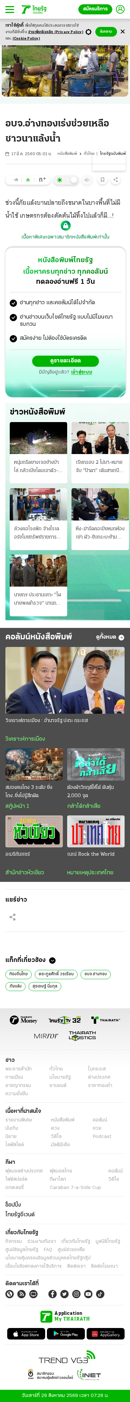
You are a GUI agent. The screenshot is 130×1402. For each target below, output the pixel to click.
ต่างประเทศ (99, 1077)
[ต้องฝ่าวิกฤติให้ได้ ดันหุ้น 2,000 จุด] (96, 764)
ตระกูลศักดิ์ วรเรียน (56, 974)
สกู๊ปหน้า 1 (17, 806)
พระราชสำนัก (18, 1069)
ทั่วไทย (89, 154)
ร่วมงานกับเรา (41, 1241)
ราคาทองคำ (100, 1085)
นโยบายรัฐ (60, 1077)
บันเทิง (11, 1128)
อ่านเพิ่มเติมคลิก (55, 32)
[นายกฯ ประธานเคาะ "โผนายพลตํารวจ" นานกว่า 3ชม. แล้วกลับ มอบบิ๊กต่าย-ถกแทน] (38, 571)
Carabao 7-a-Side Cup (75, 1187)
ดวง (55, 1128)
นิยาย (11, 1136)
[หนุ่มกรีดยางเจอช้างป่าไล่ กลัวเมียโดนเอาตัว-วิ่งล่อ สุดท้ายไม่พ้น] (38, 438)
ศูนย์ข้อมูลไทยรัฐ (21, 1250)
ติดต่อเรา (76, 1266)
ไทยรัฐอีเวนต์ (20, 1215)
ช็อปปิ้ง (13, 1205)
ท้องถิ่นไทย (18, 974)
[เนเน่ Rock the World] (96, 831)
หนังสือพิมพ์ (67, 154)
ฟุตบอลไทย (61, 1171)
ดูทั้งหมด (106, 637)
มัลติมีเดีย (60, 1145)
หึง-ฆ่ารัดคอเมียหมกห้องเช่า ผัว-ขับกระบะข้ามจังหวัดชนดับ (100, 533)
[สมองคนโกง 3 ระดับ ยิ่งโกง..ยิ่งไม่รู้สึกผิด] (34, 764)
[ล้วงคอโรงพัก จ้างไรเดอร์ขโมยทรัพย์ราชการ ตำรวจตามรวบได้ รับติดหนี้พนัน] (38, 504)
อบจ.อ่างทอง (95, 974)
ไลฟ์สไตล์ (14, 1145)
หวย (97, 1128)
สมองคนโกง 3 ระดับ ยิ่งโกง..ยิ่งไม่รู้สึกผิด (28, 792)
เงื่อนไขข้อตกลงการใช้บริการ (33, 1266)
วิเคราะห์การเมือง (25, 739)
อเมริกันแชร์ (17, 854)
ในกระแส (97, 1069)
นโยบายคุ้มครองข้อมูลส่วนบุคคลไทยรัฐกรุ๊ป (48, 1258)
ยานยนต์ (57, 1085)
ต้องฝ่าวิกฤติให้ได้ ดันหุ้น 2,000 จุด (90, 792)
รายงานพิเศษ (18, 1120)
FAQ (48, 1250)
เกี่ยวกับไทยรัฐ (75, 1241)
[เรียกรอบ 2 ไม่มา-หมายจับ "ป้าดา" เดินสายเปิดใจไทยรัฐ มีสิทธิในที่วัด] (100, 438)
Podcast (102, 1136)
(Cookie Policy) (26, 39)
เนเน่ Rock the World (90, 854)
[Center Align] (123, 31)
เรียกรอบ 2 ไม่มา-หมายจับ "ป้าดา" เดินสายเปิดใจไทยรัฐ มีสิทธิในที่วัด (99, 467)
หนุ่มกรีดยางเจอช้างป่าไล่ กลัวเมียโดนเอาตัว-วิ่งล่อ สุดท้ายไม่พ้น (36, 467)
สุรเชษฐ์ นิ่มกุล (44, 986)
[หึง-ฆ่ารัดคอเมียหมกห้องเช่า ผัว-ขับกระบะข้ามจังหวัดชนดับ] (100, 504)
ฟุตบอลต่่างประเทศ (24, 1171)
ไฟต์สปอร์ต (16, 1179)
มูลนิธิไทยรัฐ (108, 1241)
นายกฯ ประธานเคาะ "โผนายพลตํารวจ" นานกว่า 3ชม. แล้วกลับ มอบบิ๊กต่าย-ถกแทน (37, 599)
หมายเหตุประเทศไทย (90, 873)
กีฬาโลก (58, 1179)
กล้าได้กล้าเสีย (83, 806)
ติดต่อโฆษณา (104, 1266)
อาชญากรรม (18, 1085)
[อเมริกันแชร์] (34, 831)
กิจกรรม (13, 1241)
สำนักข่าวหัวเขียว (24, 873)
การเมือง (14, 1077)
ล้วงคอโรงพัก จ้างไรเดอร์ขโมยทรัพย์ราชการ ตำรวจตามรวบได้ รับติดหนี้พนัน (37, 533)
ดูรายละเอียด (65, 361)
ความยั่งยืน (16, 1094)
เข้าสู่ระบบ (81, 372)
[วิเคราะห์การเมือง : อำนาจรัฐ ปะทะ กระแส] (65, 680)
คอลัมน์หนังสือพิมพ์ (38, 637)
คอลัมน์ (100, 1120)
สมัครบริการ (95, 9)
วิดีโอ (56, 1136)
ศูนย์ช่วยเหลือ (71, 1250)
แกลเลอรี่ (14, 1187)
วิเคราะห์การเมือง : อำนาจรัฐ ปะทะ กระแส (46, 720)
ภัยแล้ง (15, 986)
